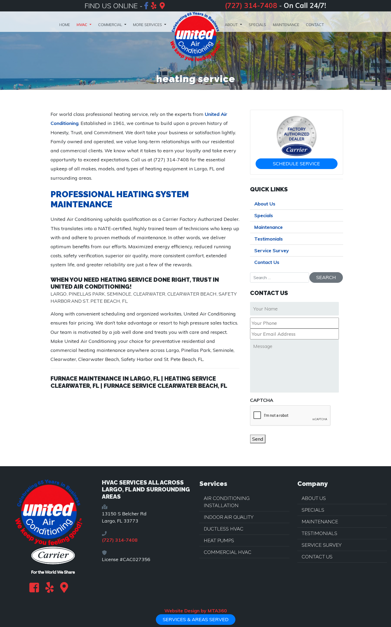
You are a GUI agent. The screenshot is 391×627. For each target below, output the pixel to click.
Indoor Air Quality (228, 517)
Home (64, 24)
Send (257, 439)
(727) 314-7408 (251, 5)
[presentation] (290, 415)
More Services (148, 24)
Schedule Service (296, 164)
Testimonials (268, 239)
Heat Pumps (219, 540)
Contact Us (266, 262)
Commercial (110, 24)
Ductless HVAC (223, 529)
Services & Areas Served (195, 619)
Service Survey (271, 250)
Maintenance (286, 24)
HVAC (82, 24)
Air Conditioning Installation (226, 501)
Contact (315, 24)
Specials (257, 24)
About (232, 24)
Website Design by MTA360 (195, 611)
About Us (264, 204)
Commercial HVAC (227, 552)
